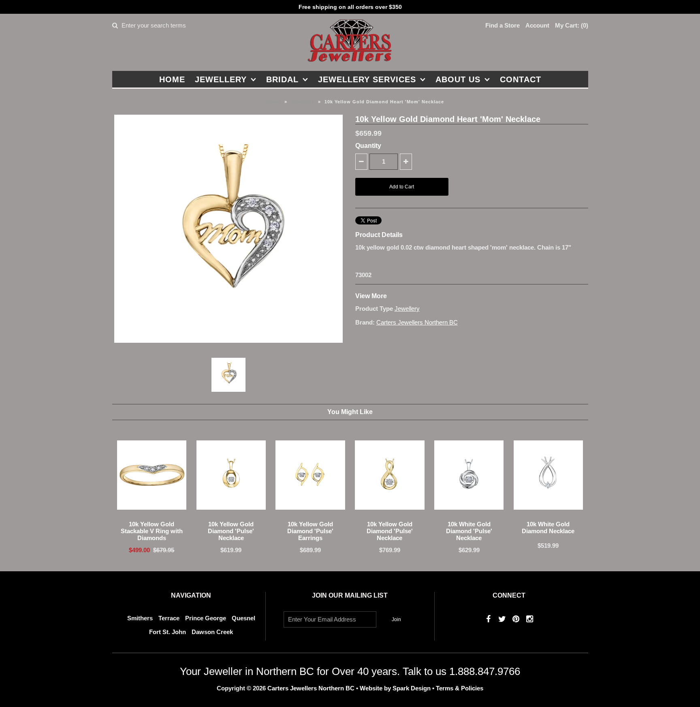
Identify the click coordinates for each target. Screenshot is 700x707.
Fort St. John (167, 631)
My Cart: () (571, 25)
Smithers (140, 618)
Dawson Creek (212, 631)
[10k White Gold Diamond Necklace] (548, 515)
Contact (520, 79)
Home (172, 79)
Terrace (168, 618)
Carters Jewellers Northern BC (417, 322)
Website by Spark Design (396, 688)
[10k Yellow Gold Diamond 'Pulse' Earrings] (310, 515)
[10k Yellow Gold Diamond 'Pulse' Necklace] (231, 515)
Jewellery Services (367, 79)
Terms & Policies (459, 688)
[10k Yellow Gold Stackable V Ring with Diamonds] (151, 515)
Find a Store (502, 25)
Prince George (205, 618)
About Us (457, 79)
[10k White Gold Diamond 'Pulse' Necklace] (469, 515)
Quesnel (243, 618)
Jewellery (221, 79)
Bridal (282, 79)
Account (537, 25)
